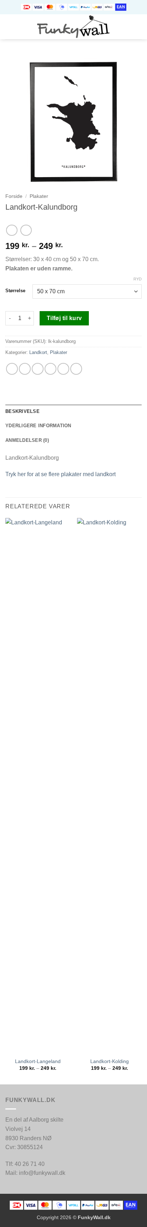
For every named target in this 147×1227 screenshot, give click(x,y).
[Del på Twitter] (38, 369)
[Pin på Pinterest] (63, 369)
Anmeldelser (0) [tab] (27, 440)
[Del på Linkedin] (76, 369)
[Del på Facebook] (25, 369)
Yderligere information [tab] (38, 425)
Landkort (38, 352)
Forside (13, 196)
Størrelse (15, 290)
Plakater (39, 196)
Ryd (137, 279)
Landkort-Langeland (38, 1061)
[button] (9, 26)
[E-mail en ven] (50, 369)
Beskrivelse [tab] (22, 411)
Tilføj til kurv (64, 318)
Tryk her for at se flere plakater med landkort (60, 474)
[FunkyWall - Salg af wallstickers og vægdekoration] (73, 26)
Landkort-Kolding (109, 1061)
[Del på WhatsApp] (12, 369)
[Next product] (11, 230)
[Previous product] (25, 230)
